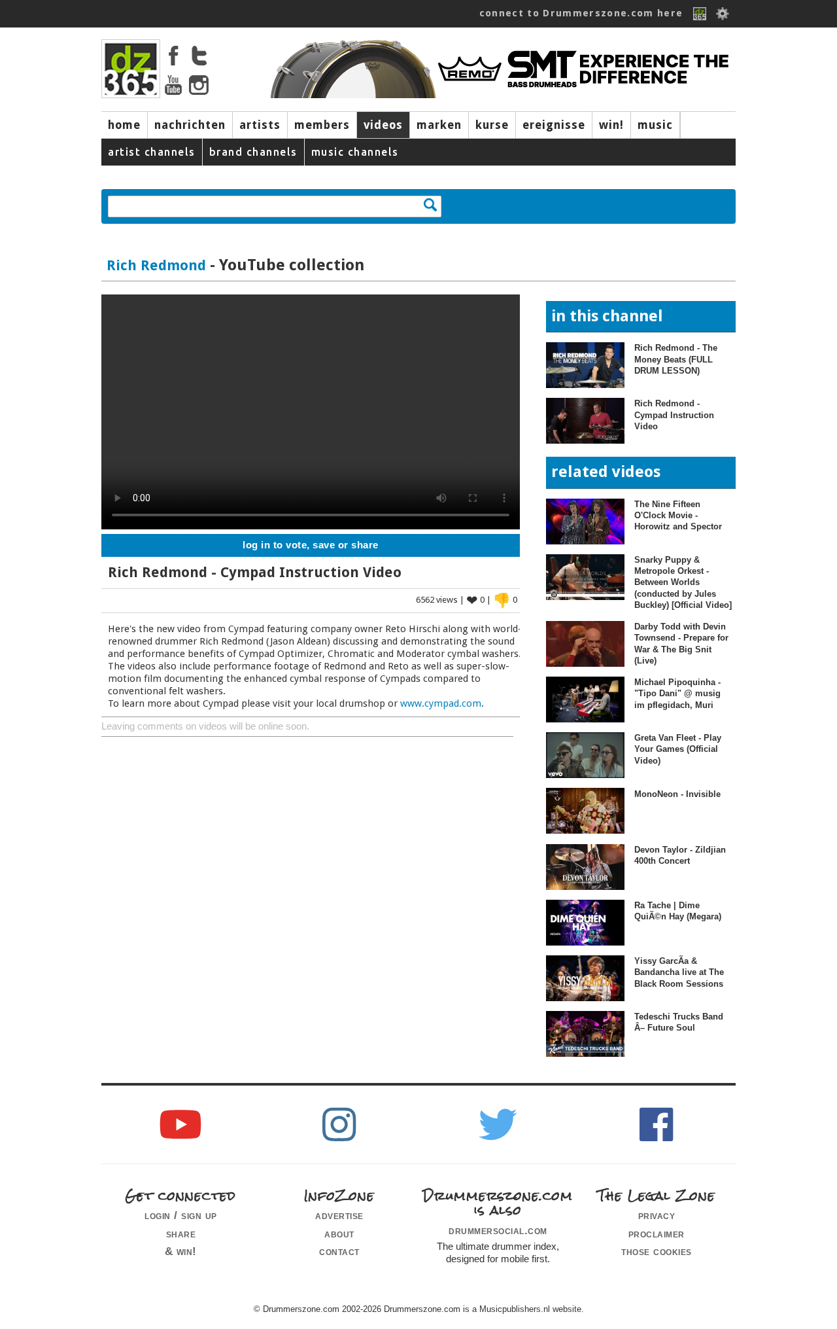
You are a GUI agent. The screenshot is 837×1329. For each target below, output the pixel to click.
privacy (656, 1215)
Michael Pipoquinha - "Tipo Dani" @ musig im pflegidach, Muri (677, 693)
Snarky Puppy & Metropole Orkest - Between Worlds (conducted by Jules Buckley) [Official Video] (683, 582)
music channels (355, 152)
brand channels (253, 152)
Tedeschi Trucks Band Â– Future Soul (678, 1022)
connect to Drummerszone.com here (581, 13)
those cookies (656, 1251)
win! (611, 125)
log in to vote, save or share (311, 545)
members (322, 125)
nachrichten (190, 125)
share (181, 1233)
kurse (492, 125)
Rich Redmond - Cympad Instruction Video (674, 415)
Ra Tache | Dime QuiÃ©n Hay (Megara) (677, 910)
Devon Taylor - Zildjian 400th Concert (680, 855)
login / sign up (181, 1215)
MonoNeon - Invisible (677, 794)
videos (383, 125)
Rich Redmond (156, 265)
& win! (181, 1251)
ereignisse (553, 125)
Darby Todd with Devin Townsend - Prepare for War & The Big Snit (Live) (681, 643)
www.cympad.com (440, 703)
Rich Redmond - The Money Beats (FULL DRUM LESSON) (675, 359)
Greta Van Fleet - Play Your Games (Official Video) (677, 749)
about (339, 1233)
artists (260, 125)
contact (339, 1251)
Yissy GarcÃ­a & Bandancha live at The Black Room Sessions (679, 972)
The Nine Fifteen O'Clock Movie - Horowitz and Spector (678, 515)
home (124, 125)
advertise (339, 1215)
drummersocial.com (498, 1230)
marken (439, 125)
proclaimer (656, 1233)
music (655, 125)
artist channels (152, 152)
